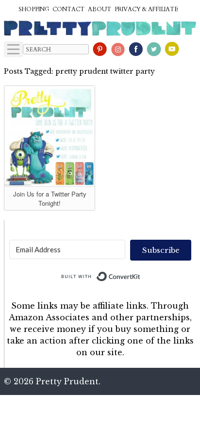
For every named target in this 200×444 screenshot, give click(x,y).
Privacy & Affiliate (146, 9)
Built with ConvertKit (140, 274)
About (99, 9)
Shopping (33, 9)
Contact (68, 9)
